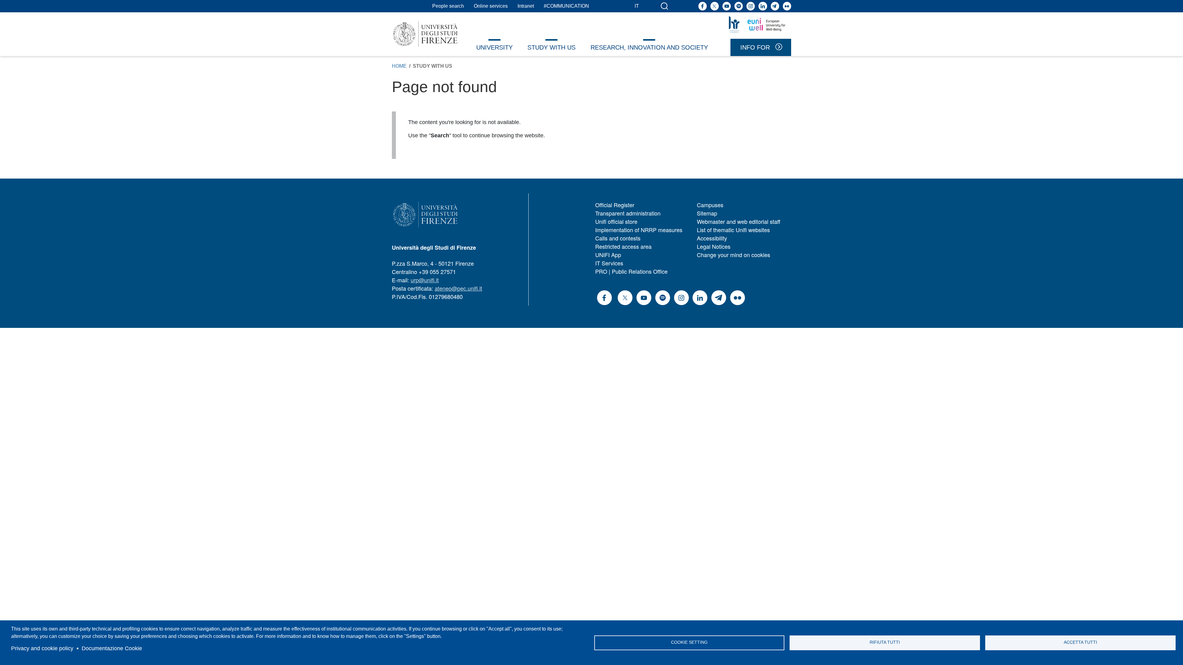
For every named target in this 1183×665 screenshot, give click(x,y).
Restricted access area (623, 246)
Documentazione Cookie (112, 648)
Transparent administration (628, 213)
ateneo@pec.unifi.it (458, 288)
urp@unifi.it (425, 280)
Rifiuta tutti (885, 642)
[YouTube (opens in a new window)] (726, 6)
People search (448, 6)
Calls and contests (617, 238)
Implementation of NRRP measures (638, 230)
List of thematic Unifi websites (733, 230)
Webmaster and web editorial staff (738, 221)
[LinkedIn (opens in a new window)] (762, 6)
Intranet (526, 6)
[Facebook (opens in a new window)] (702, 6)
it (637, 6)
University (494, 47)
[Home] (425, 34)
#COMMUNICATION (566, 6)
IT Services (609, 263)
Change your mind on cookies (733, 255)
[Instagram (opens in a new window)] (750, 6)
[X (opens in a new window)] (714, 6)
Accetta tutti (1080, 642)
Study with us (551, 47)
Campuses (710, 205)
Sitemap (707, 213)
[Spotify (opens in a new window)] (738, 6)
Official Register (614, 205)
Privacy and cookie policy (42, 648)
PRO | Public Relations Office (631, 271)
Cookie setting (689, 642)
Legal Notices (713, 246)
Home (399, 66)
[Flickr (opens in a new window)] (787, 6)
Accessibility (712, 238)
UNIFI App (608, 255)
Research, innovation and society (649, 47)
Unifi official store (616, 221)
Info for (755, 47)
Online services (491, 6)
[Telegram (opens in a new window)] (775, 6)
